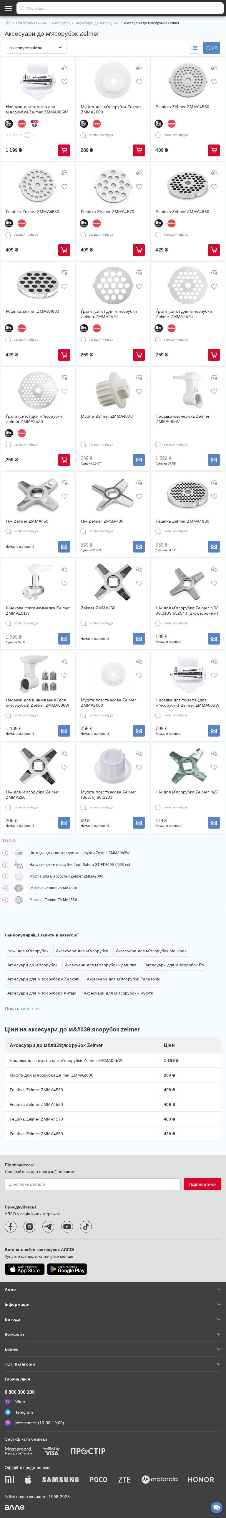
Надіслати (22, 8)
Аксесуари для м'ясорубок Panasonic (123, 979)
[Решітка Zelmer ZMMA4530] (188, 81)
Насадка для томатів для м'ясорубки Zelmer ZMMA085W (37, 109)
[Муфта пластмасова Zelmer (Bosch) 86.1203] (113, 766)
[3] (28, 135)
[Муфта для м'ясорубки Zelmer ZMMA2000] (113, 81)
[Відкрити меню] (8, 8)
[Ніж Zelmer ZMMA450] (38, 495)
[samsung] (60, 1480)
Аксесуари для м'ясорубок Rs (174, 965)
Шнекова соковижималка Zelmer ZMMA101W (38, 611)
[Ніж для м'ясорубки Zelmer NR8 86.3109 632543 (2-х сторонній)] (188, 582)
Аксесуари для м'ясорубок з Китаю (41, 993)
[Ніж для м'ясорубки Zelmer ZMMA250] (38, 766)
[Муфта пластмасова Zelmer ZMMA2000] (113, 674)
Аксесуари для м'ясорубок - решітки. (101, 965)
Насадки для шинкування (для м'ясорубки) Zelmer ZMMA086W (37, 703)
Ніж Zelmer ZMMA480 (102, 521)
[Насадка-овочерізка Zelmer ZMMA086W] (188, 390)
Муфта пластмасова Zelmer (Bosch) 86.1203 (108, 795)
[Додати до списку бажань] (64, 82)
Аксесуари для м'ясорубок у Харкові (43, 979)
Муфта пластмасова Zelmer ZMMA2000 (108, 703)
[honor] (201, 1480)
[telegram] (48, 1227)
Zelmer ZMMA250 (98, 608)
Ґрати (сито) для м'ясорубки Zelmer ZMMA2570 (109, 314)
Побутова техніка (31, 23)
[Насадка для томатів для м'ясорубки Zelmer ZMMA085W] (38, 81)
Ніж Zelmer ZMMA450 (27, 521)
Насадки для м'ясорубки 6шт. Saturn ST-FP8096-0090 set (79, 865)
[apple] (28, 1480)
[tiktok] (86, 1227)
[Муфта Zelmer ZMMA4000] (113, 390)
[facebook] (10, 1227)
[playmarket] (67, 1269)
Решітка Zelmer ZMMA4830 (182, 521)
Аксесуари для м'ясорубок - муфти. (119, 993)
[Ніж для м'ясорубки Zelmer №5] (188, 766)
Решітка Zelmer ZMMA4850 (182, 211)
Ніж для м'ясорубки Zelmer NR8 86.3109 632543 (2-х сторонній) (187, 611)
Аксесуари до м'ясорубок (97, 23)
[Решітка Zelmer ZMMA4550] (38, 186)
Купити (64, 150)
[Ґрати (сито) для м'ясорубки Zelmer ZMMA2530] (38, 390)
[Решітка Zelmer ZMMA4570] (113, 186)
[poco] (98, 1480)
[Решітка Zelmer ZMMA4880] (38, 285)
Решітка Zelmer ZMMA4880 (32, 311)
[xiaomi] (9, 1480)
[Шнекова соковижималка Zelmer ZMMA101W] (38, 582)
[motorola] (159, 1480)
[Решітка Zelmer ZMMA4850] (188, 186)
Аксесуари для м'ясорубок (82, 950)
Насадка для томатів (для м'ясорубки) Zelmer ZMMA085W (187, 703)
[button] (194, 48)
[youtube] (67, 1227)
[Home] (8, 23)
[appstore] (25, 1269)
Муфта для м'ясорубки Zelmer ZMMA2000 (111, 109)
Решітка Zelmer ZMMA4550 (32, 211)
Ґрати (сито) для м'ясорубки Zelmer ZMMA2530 (34, 419)
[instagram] (29, 1227)
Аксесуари (61, 23)
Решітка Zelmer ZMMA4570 (107, 211)
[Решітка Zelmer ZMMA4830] (188, 495)
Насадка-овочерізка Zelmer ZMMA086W (183, 419)
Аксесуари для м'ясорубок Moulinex (151, 950)
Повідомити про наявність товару (139, 460)
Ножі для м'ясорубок (27, 950)
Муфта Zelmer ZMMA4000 (107, 416)
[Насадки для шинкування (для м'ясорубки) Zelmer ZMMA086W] (38, 674)
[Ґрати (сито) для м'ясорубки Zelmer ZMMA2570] (113, 285)
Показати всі (19, 1008)
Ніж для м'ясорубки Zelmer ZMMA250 (32, 795)
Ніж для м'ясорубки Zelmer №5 (186, 792)
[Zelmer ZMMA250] (113, 582)
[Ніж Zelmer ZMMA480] (113, 495)
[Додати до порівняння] (64, 68)
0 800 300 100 (20, 1392)
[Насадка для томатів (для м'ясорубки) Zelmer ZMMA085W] (188, 674)
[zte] (124, 1480)
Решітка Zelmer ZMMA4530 (182, 106)
